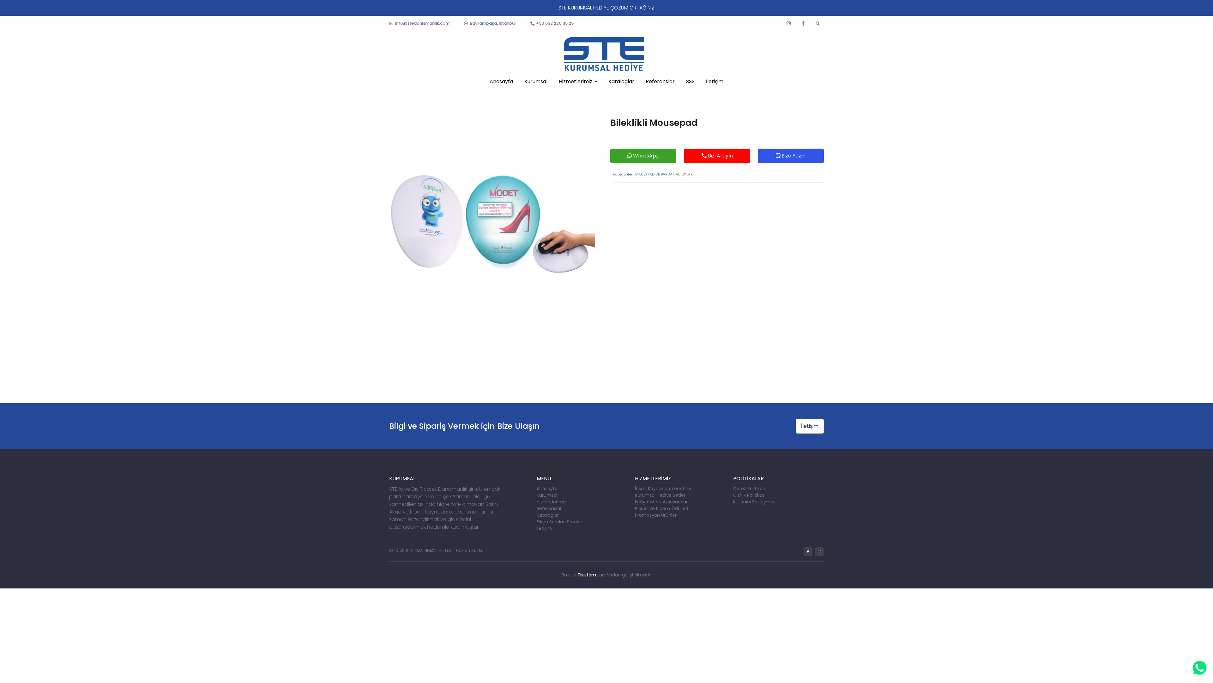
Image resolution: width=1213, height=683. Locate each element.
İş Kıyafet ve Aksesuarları (662, 502)
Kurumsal (535, 81)
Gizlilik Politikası (749, 495)
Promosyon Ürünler (656, 515)
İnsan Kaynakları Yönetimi (663, 488)
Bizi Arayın (720, 155)
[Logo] (604, 54)
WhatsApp (646, 155)
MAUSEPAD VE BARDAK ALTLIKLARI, (664, 174)
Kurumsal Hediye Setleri (660, 495)
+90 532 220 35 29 (555, 23)
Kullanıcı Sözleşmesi (754, 502)
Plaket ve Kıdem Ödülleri (661, 508)
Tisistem (586, 575)
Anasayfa (501, 81)
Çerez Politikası (749, 488)
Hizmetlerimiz (575, 81)
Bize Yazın (793, 155)
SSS (690, 81)
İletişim (714, 81)
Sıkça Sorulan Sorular (559, 522)
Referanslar (660, 81)
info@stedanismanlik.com (422, 23)
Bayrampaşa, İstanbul (493, 23)
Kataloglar (621, 81)
